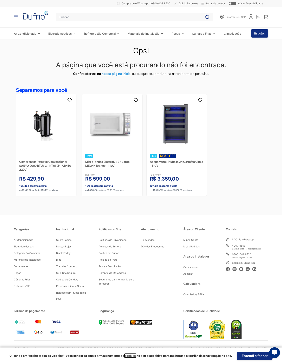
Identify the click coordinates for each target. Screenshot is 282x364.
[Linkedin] (249, 268)
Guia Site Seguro (66, 272)
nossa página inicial (116, 74)
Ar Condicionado (25, 33)
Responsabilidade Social (70, 286)
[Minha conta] (251, 16)
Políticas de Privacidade (113, 239)
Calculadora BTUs (193, 294)
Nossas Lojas (63, 246)
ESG (58, 299)
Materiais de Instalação (143, 33)
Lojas (261, 33)
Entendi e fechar (255, 356)
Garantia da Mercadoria (112, 272)
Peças (176, 33)
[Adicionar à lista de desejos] (70, 101)
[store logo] (35, 15)
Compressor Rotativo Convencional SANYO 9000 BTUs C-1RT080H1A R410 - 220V (46, 165)
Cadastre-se (190, 267)
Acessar (188, 273)
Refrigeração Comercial (100, 33)
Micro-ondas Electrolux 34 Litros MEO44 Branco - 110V (107, 163)
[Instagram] (235, 268)
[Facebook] (229, 268)
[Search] (207, 17)
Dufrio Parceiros (188, 3)
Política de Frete (108, 259)
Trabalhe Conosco (66, 266)
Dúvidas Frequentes (152, 246)
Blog (58, 259)
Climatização (232, 33)
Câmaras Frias (202, 33)
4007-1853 (238, 245)
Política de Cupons (109, 253)
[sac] (258, 17)
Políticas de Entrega (110, 246)
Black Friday (63, 253)
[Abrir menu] (16, 16)
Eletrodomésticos (60, 33)
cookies (130, 355)
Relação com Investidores (71, 292)
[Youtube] (242, 268)
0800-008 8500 (241, 254)
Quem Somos (63, 239)
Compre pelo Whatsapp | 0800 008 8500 (146, 3)
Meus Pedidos (191, 246)
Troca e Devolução (110, 266)
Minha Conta (190, 239)
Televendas (147, 239)
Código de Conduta (67, 279)
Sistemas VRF (22, 286)
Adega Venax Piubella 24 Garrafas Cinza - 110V (176, 163)
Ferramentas (21, 266)
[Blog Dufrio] (255, 268)
